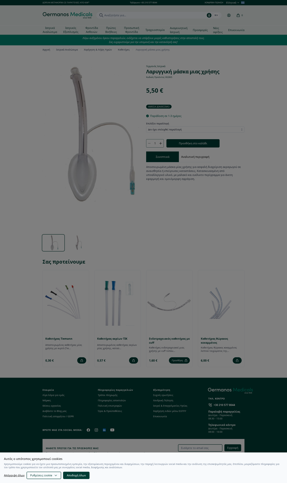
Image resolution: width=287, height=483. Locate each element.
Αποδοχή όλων (76, 475)
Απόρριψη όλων (14, 475)
